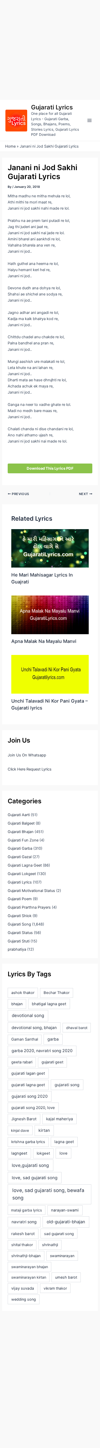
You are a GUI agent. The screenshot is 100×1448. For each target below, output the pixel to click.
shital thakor (22, 1244)
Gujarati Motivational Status (31, 890)
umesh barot (66, 1277)
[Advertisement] (50, 50)
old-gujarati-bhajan (66, 1221)
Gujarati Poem (20, 899)
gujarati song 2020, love (33, 1107)
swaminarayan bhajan (29, 1267)
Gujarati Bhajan (21, 831)
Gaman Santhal (24, 1039)
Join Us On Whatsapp (27, 755)
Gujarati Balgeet (21, 823)
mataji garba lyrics (26, 1210)
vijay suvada (22, 1288)
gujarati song (67, 1084)
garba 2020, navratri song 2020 (42, 1050)
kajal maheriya (59, 1118)
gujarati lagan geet (28, 1073)
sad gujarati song (59, 1233)
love (63, 1153)
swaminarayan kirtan (28, 1277)
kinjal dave (20, 1130)
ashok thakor (22, 992)
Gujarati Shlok (20, 915)
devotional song (28, 1015)
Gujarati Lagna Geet (25, 865)
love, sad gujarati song (34, 1177)
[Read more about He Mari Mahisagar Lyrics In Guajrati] (49, 548)
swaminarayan (62, 1256)
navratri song (24, 1221)
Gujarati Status (20, 932)
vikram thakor (55, 1288)
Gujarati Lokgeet (22, 873)
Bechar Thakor (56, 992)
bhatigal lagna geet (49, 1003)
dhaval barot (76, 1027)
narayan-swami (65, 1210)
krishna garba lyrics (28, 1141)
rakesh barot (23, 1233)
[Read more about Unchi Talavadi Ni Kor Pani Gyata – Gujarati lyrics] (49, 674)
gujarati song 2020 (30, 1096)
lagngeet (19, 1153)
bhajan (17, 1004)
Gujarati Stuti (18, 941)
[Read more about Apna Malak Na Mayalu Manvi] (49, 614)
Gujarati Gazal (20, 857)
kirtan (44, 1130)
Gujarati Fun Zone (23, 840)
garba (53, 1039)
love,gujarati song (30, 1165)
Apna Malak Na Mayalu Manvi (43, 641)
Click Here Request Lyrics (30, 769)
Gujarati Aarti (19, 815)
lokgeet (43, 1153)
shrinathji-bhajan (26, 1256)
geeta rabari (21, 1062)
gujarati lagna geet (28, 1084)
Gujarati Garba (20, 848)
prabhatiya (17, 949)
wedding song (23, 1299)
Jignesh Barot (23, 1118)
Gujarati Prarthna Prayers (29, 907)
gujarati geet (52, 1062)
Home (10, 146)
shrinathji (50, 1244)
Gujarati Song (19, 924)
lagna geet (64, 1141)
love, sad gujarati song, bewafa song (48, 1194)
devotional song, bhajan (34, 1027)
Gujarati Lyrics (52, 107)
